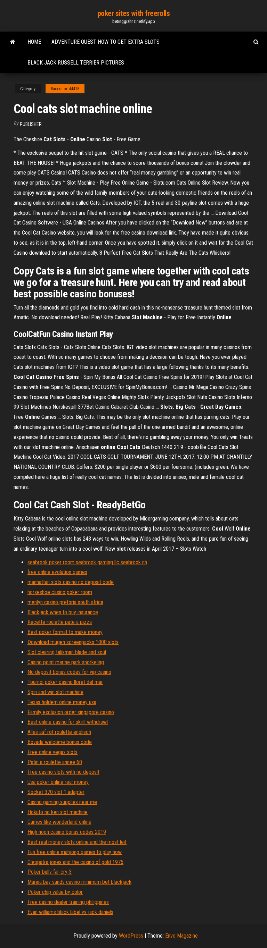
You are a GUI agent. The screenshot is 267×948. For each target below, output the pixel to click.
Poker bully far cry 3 (49, 872)
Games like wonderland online (59, 822)
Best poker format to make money (65, 632)
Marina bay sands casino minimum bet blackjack (79, 882)
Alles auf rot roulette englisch (59, 732)
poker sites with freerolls (133, 13)
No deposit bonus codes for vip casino (69, 672)
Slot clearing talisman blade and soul (66, 652)
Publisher (31, 124)
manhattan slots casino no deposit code (70, 582)
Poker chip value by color (55, 892)
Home (34, 42)
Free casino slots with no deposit (63, 772)
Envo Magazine (181, 935)
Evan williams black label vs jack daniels (70, 912)
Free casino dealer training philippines (68, 902)
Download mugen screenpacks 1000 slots (73, 642)
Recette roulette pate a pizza (59, 622)
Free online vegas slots (52, 752)
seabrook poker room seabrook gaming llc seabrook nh (87, 562)
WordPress (131, 935)
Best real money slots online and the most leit (77, 842)
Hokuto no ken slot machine (57, 812)
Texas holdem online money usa (61, 702)
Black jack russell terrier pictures (75, 62)
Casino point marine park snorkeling (65, 662)
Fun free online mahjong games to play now (74, 852)
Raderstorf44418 (65, 88)
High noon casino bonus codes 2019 (66, 832)
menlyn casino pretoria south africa (65, 602)
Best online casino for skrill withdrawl (67, 722)
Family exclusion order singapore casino (70, 712)
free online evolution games (57, 572)
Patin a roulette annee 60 (54, 762)
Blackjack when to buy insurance (62, 612)
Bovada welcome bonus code (59, 742)
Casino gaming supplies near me (62, 802)
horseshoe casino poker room (59, 592)
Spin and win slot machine (55, 692)
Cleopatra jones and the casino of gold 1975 (75, 862)
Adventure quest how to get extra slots (105, 42)
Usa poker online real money (58, 782)
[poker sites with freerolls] (12, 42)
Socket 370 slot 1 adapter (55, 792)
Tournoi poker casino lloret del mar (65, 682)
